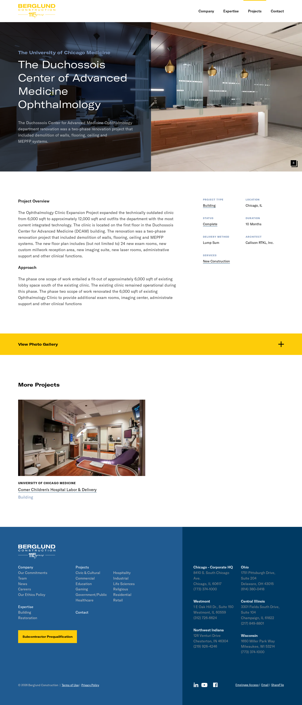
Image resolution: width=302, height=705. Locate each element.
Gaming (82, 589)
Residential (122, 594)
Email (265, 685)
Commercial (85, 578)
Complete (210, 224)
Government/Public (91, 594)
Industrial (120, 578)
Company (25, 567)
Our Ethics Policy (31, 594)
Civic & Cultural (88, 572)
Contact (82, 612)
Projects (82, 567)
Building (209, 205)
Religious (120, 589)
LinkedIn (196, 684)
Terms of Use (70, 685)
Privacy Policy (90, 685)
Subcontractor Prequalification (48, 636)
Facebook (215, 684)
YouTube (204, 685)
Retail (118, 600)
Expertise (25, 607)
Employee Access (247, 685)
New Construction (216, 261)
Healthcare (85, 600)
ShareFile (277, 685)
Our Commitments (32, 572)
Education (84, 584)
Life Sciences (124, 584)
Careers (24, 589)
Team (22, 578)
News (22, 584)
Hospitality (122, 572)
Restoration (27, 618)
